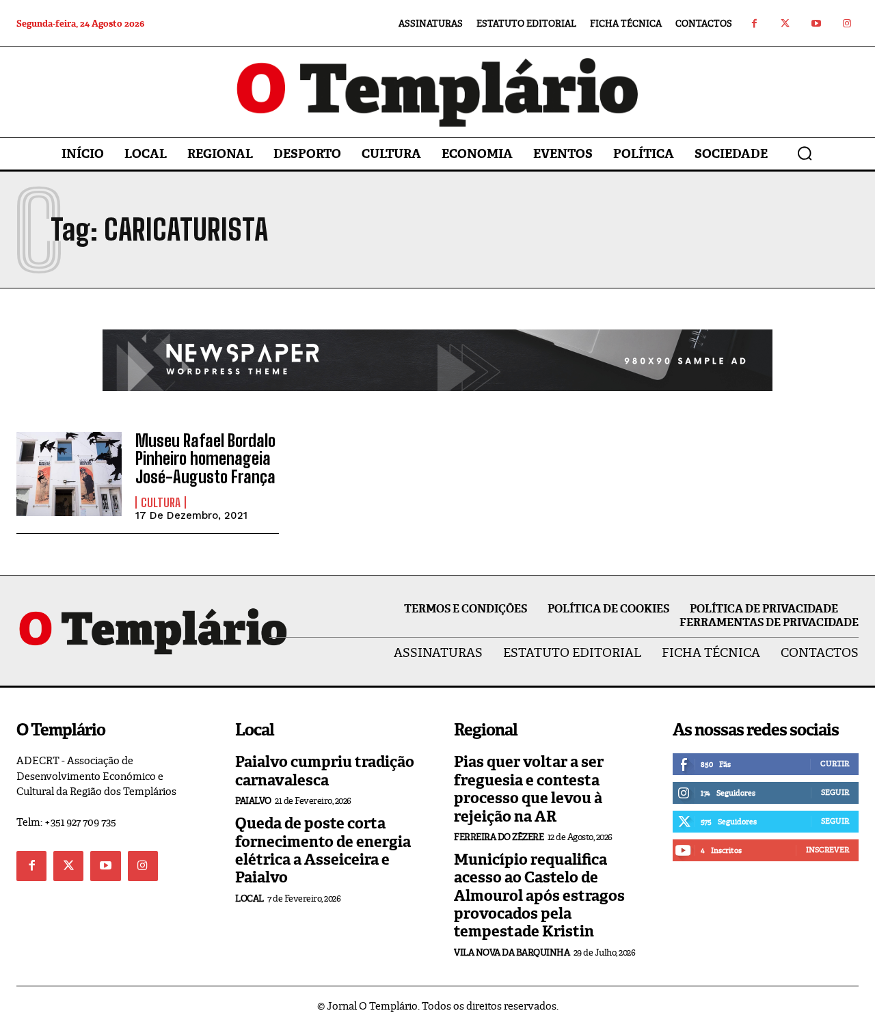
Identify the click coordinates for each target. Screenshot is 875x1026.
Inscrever (827, 849)
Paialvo (253, 801)
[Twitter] (785, 24)
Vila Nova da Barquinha (511, 952)
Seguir (835, 792)
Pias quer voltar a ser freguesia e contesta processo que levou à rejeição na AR (529, 789)
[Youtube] (816, 24)
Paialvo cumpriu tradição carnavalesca (324, 770)
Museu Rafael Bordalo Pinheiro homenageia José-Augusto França (205, 459)
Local (249, 898)
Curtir (834, 763)
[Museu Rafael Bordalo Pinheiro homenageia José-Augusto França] (69, 474)
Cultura (160, 502)
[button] (804, 153)
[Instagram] (847, 24)
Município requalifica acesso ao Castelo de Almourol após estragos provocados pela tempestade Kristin (539, 896)
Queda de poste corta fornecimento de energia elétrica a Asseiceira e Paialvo (323, 850)
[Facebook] (754, 24)
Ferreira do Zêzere (498, 837)
